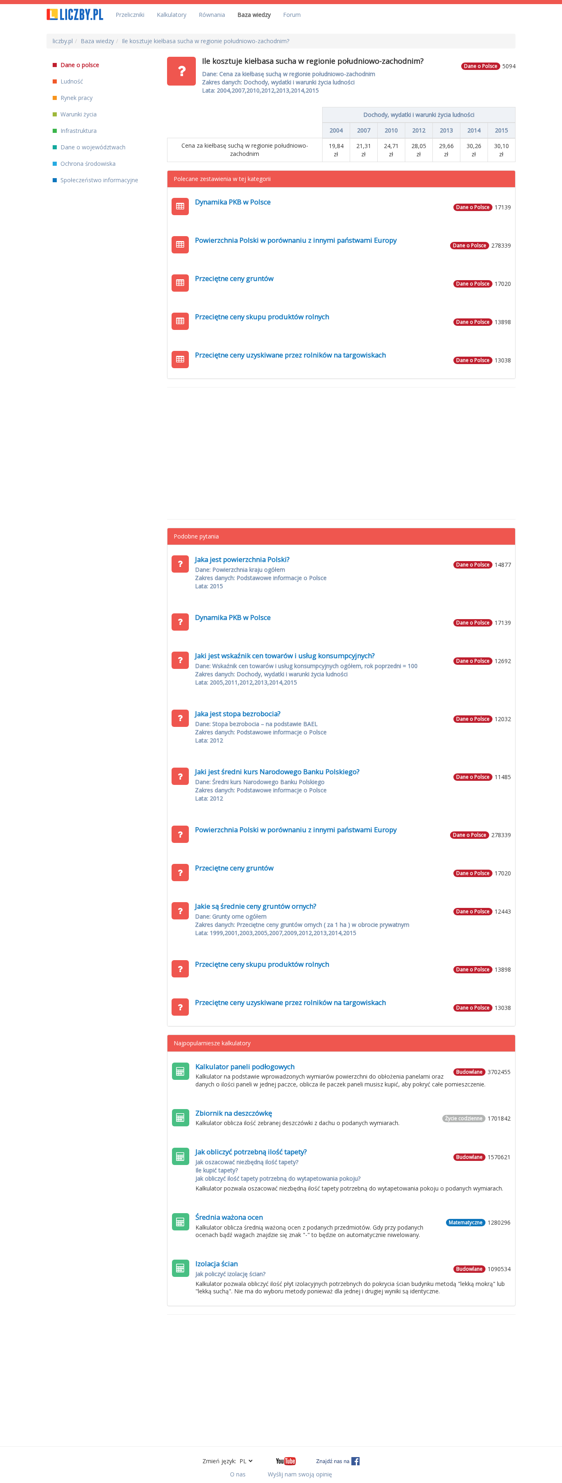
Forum (292, 15)
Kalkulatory (171, 15)
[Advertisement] (341, 453)
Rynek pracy (76, 98)
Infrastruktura (78, 131)
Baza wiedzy (254, 15)
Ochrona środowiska (87, 163)
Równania (212, 15)
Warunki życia (78, 114)
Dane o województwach (92, 147)
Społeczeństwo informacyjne (98, 180)
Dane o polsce (79, 65)
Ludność (71, 81)
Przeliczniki (130, 15)
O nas (238, 1474)
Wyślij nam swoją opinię (300, 1474)
